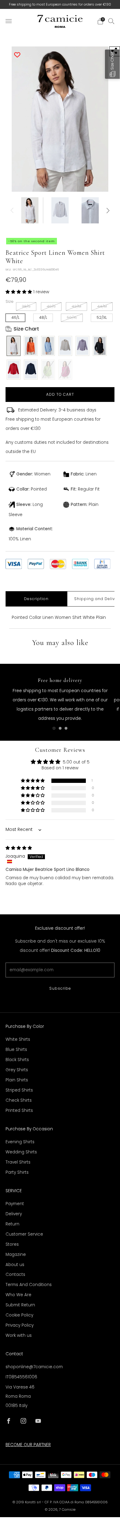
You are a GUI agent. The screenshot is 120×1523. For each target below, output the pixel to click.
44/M (102, 306)
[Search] (111, 21)
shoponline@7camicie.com (34, 1367)
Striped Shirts (19, 1090)
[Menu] (9, 21)
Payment (15, 1204)
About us (15, 1265)
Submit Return (20, 1305)
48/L (43, 317)
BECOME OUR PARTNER (28, 1445)
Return (12, 1224)
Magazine (16, 1254)
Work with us (19, 1335)
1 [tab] (54, 728)
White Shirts (18, 1039)
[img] (19, 848)
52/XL (102, 317)
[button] (19, 292)
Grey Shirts (17, 1070)
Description (36, 598)
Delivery (14, 1214)
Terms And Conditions (29, 1285)
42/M (76, 306)
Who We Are (18, 1295)
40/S (51, 306)
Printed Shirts (19, 1110)
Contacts (15, 1274)
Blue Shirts (16, 1049)
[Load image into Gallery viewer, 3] (90, 210)
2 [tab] (60, 728)
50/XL (72, 317)
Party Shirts (17, 1172)
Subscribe (60, 988)
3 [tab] (66, 728)
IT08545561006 (21, 1377)
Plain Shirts (17, 1080)
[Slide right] (107, 210)
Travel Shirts (18, 1162)
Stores (12, 1244)
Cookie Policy (19, 1315)
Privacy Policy (20, 1325)
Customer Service (24, 1234)
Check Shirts (19, 1100)
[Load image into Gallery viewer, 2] (60, 210)
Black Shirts (17, 1060)
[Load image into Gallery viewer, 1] (30, 210)
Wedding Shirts (21, 1152)
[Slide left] (13, 210)
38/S (26, 306)
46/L (15, 317)
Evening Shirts (20, 1142)
